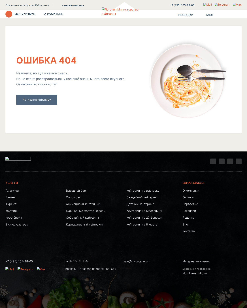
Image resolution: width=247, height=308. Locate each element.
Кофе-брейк (13, 217)
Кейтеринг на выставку (143, 190)
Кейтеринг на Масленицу (144, 211)
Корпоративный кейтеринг (84, 224)
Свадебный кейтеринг (142, 197)
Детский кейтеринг (140, 204)
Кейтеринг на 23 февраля (145, 217)
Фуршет (10, 204)
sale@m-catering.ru (137, 261)
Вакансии (189, 211)
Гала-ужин (12, 190)
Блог (186, 224)
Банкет (10, 197)
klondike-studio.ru (195, 273)
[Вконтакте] (222, 161)
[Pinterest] (239, 161)
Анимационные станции (83, 204)
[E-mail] (208, 4)
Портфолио (190, 204)
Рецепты (189, 217)
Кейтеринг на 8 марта (142, 224)
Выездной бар (76, 190)
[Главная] (123, 14)
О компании (191, 190)
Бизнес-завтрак (16, 224)
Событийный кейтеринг (82, 217)
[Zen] (230, 161)
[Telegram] (213, 161)
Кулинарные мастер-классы (86, 211)
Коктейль (11, 211)
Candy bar (73, 197)
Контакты (189, 231)
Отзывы (188, 197)
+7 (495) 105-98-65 (182, 5)
